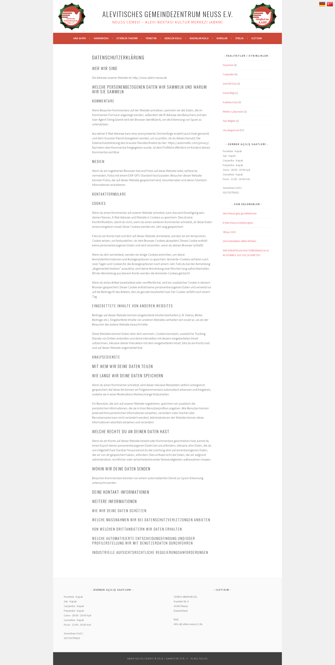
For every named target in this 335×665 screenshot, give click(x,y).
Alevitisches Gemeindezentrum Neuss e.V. (167, 14)
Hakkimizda (101, 38)
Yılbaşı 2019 (229, 232)
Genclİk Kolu (173, 38)
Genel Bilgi (228, 93)
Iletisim (256, 38)
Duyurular (228, 65)
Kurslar (222, 38)
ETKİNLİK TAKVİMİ (127, 38)
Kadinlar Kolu (199, 38)
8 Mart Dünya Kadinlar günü (238, 222)
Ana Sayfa (79, 38)
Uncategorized (231, 130)
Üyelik (239, 38)
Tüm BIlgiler (229, 121)
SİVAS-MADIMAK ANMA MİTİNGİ (239, 241)
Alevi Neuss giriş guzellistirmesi (239, 213)
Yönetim (151, 38)
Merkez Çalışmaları (233, 111)
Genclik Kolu (230, 83)
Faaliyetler (228, 74)
